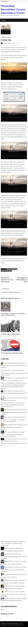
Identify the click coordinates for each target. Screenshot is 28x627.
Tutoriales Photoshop (6, 37)
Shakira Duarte (7, 43)
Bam (22, 625)
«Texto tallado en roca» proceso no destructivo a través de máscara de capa (13, 314)
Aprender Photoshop (12, 269)
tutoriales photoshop (6, 270)
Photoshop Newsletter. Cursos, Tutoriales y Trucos (13, 9)
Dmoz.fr (3, 609)
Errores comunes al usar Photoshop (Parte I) (12, 353)
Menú (4, 20)
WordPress (18, 625)
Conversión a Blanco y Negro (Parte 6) (10, 334)
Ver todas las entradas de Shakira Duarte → (11, 292)
